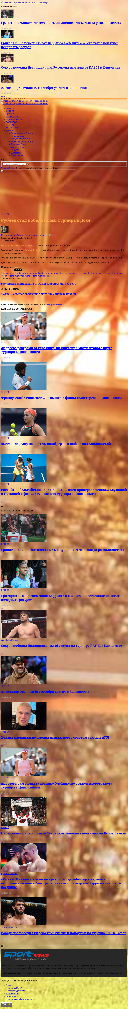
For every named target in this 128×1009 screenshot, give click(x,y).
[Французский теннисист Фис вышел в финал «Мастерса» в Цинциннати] (23, 389)
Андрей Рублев (32, 250)
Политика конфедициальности (21, 999)
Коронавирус (17, 136)
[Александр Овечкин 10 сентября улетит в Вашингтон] (7, 82)
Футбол (10, 111)
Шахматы (16, 152)
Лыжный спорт (19, 144)
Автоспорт (12, 127)
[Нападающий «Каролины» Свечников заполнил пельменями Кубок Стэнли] (23, 824)
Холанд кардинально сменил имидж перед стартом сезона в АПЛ (55, 737)
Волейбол (11, 122)
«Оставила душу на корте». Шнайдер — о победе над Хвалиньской (56, 444)
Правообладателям (15, 990)
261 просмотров (9, 235)
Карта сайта (12, 993)
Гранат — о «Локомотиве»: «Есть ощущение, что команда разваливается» (61, 23)
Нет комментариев (34, 235)
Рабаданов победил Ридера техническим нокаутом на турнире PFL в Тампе (63, 933)
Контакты (11, 996)
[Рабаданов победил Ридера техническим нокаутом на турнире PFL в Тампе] (23, 924)
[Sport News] (24, 2)
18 (2, 654)
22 (2, 842)
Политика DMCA (14, 988)
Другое (10, 130)
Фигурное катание (20, 138)
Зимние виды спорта (22, 133)
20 (2, 406)
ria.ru (15, 267)
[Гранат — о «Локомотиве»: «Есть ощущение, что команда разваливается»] (7, 17)
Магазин (11, 108)
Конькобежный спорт (22, 141)
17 (2, 360)
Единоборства (14, 119)
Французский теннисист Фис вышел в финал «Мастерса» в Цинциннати (61, 398)
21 (2, 941)
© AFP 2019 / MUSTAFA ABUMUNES (18, 245)
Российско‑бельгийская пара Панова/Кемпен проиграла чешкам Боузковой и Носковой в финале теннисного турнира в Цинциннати (64, 492)
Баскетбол (12, 116)
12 (2, 558)
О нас (8, 985)
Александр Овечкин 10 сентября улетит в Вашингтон (44, 88)
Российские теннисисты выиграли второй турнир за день (38, 283)
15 (2, 700)
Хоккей (10, 114)
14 (2, 608)
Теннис (10, 125)
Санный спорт (18, 147)
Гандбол (15, 149)
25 (2, 502)
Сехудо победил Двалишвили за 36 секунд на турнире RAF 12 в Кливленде (60, 67)
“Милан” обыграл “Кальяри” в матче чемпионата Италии (38, 294)
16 (2, 746)
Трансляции (17, 155)
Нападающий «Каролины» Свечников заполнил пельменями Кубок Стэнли (63, 833)
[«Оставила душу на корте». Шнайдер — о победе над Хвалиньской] (23, 435)
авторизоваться (54, 304)
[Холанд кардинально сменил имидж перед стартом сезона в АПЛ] (23, 729)
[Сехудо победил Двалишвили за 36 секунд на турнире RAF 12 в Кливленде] (7, 61)
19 (2, 895)
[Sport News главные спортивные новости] (26, 960)
